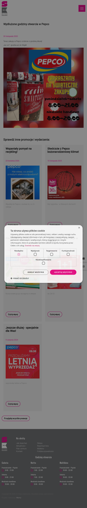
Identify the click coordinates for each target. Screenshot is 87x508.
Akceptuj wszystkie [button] (63, 272)
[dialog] (43, 254)
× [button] (79, 228)
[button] (20, 278)
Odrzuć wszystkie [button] (36, 272)
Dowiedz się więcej (32, 245)
